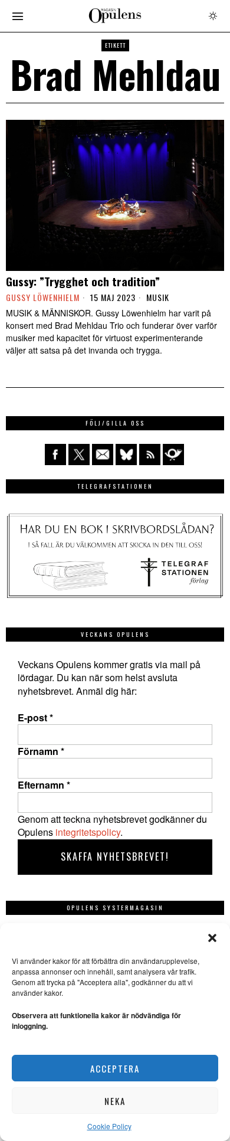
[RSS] (149, 454)
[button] (212, 938)
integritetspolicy (87, 832)
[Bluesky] (126, 454)
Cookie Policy (109, 1126)
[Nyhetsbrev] (173, 454)
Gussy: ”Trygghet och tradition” (83, 281)
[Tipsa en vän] (102, 454)
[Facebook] (55, 454)
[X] (79, 454)
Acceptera (115, 1068)
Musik (157, 297)
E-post (35, 717)
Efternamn (44, 785)
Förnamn (41, 751)
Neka (115, 1100)
